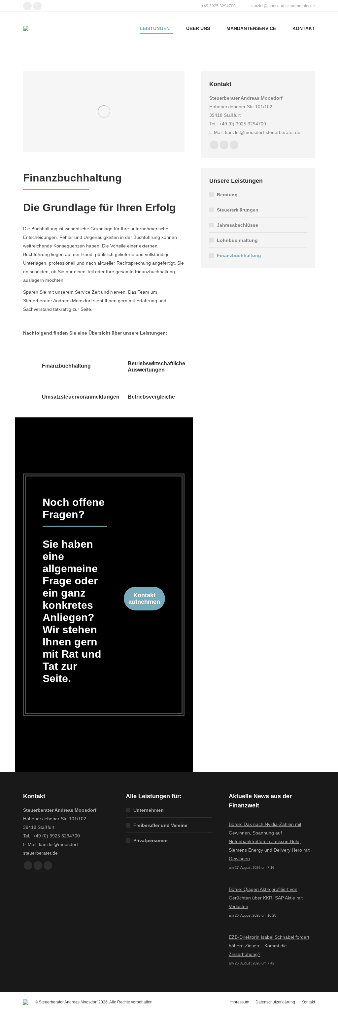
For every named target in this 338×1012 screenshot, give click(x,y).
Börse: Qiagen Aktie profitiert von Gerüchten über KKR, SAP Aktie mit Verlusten (266, 898)
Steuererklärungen (237, 209)
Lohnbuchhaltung (237, 240)
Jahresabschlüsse (237, 225)
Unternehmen (148, 810)
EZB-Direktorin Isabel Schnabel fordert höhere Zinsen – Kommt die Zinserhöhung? (269, 945)
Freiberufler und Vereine (160, 825)
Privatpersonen (150, 840)
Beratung (227, 194)
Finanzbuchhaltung (239, 255)
